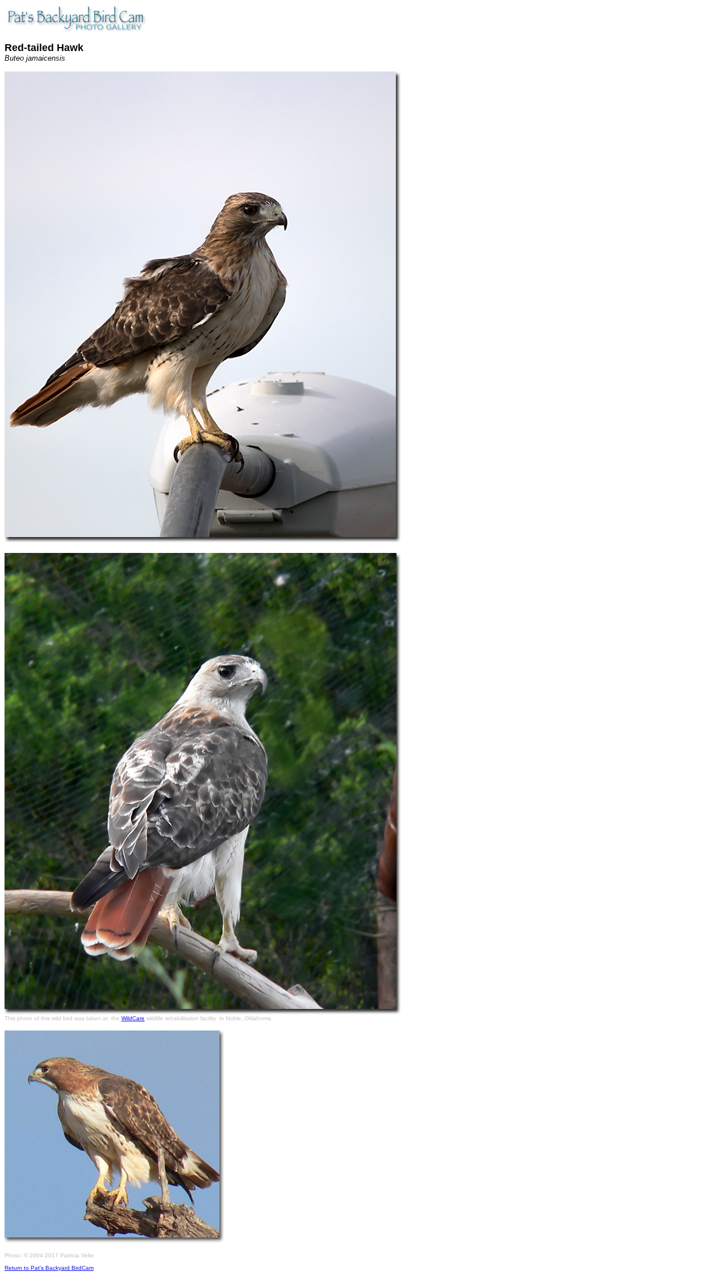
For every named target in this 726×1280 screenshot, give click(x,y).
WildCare (133, 1018)
